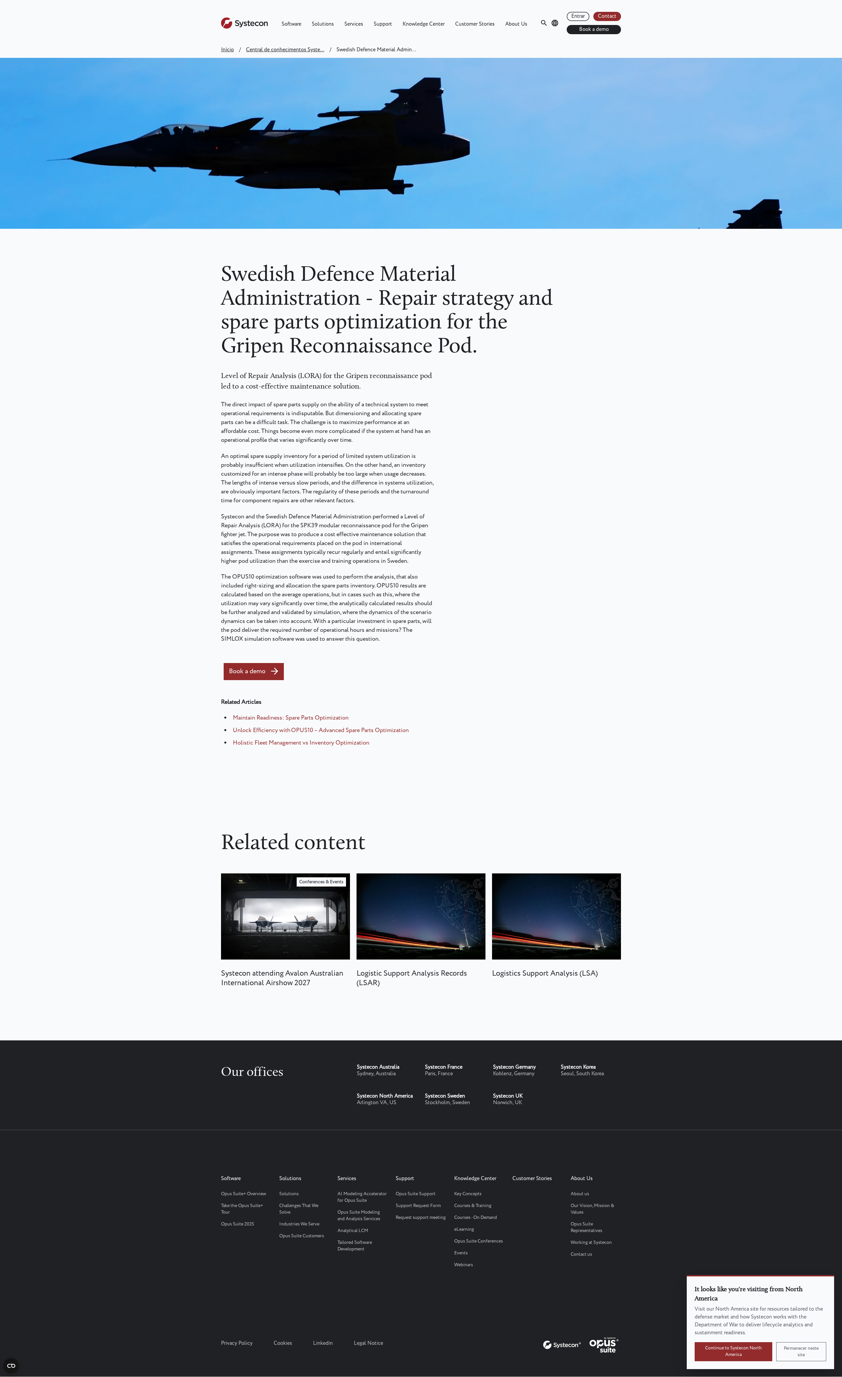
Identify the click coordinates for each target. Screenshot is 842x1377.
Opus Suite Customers (301, 1236)
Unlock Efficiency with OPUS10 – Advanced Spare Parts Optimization (321, 730)
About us (580, 1194)
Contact (607, 16)
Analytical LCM (352, 1230)
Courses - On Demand (475, 1217)
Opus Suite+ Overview (243, 1194)
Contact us (581, 1254)
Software (291, 24)
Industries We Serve (299, 1224)
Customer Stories (475, 24)
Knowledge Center (424, 24)
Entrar (578, 16)
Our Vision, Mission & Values (592, 1209)
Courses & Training (472, 1205)
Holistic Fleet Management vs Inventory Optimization (301, 743)
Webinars (463, 1265)
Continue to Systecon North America (733, 1351)
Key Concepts (468, 1194)
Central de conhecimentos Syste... (285, 50)
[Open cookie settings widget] (11, 1366)
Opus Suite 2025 (237, 1224)
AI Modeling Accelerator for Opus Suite (362, 1197)
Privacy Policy (237, 1343)
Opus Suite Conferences (478, 1241)
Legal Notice (368, 1343)
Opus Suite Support (415, 1194)
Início (227, 50)
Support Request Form (418, 1205)
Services (353, 24)
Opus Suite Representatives (586, 1227)
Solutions (323, 24)
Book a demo (594, 29)
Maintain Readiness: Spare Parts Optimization (291, 718)
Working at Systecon (591, 1242)
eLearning (464, 1229)
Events (461, 1253)
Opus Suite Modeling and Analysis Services (358, 1215)
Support (383, 24)
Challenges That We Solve (298, 1209)
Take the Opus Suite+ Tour (242, 1209)
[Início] (244, 27)
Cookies (283, 1343)
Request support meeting (421, 1217)
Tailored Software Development (354, 1245)
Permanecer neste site (801, 1351)
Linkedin (323, 1343)
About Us (516, 24)
